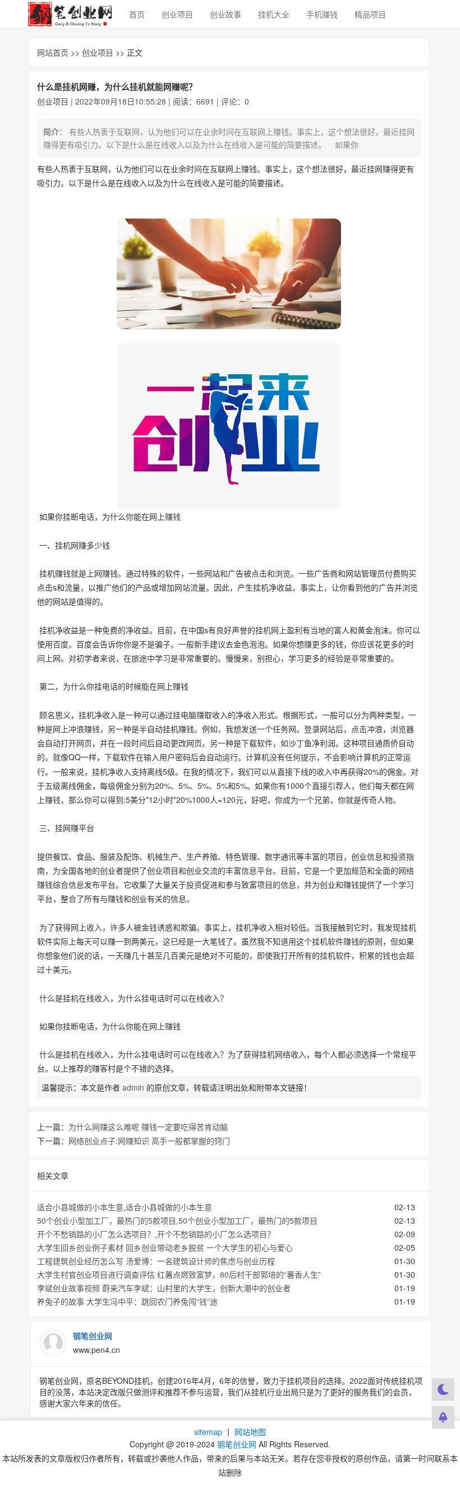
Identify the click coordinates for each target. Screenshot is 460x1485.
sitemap (208, 1431)
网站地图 (250, 1431)
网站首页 (52, 52)
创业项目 (177, 14)
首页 (137, 14)
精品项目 (370, 14)
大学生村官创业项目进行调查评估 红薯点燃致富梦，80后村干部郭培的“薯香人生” (179, 1274)
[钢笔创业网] (70, 14)
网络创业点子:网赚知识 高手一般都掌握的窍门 (149, 1140)
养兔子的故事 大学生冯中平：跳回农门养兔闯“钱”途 (127, 1301)
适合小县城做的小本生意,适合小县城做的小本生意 (124, 1206)
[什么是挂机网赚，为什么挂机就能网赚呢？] (229, 274)
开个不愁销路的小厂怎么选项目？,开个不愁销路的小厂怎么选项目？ (156, 1233)
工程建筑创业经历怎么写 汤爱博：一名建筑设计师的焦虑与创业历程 (156, 1260)
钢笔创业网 (236, 1444)
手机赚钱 (322, 14)
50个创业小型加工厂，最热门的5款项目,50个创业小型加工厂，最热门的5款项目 (177, 1220)
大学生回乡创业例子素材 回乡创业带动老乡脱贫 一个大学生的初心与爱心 (165, 1247)
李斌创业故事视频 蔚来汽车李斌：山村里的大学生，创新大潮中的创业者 (164, 1287)
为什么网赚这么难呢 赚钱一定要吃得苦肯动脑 (148, 1126)
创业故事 (225, 14)
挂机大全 (273, 14)
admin (133, 1087)
